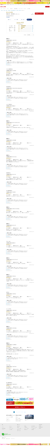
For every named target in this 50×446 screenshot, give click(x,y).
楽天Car (2, 10)
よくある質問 (28, 8)
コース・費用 (16, 19)
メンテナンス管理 (19, 428)
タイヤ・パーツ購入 (26, 428)
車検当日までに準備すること (19, 419)
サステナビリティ (13, 438)
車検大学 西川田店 (19, 10)
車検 (4, 10)
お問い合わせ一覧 (8, 438)
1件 (32, 31)
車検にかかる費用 (18, 418)
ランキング (25, 8)
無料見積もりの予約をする (39, 13)
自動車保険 (33, 429)
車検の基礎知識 (15, 8)
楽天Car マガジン (19, 429)
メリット (8, 8)
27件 (32, 28)
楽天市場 (48, 4)
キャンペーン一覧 (20, 8)
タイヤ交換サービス (34, 428)
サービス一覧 (3, 438)
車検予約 (18, 427)
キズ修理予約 (25, 427)
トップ (1, 8)
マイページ (4, 8)
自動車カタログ (26, 429)
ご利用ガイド (11, 8)
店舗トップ (9, 19)
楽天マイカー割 (18, 430)
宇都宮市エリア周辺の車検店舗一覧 (12, 10)
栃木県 (6, 10)
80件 (32, 25)
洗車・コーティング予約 (34, 427)
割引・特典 (22, 19)
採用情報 (40, 428)
